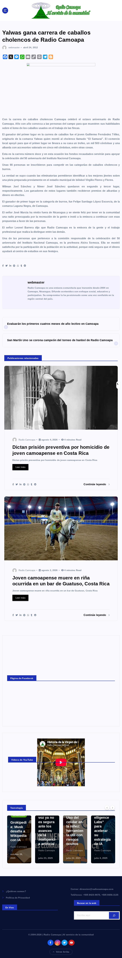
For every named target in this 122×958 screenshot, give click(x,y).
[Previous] (107, 807)
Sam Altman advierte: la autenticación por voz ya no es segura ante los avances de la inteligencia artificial (18, 817)
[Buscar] (114, 915)
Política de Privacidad (18, 898)
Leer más (20, 467)
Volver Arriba (62, 952)
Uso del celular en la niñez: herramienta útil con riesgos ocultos (46, 831)
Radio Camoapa (27, 439)
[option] (19, 839)
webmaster (14, 47)
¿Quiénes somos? (16, 891)
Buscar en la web (86, 903)
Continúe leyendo (95, 484)
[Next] (112, 807)
